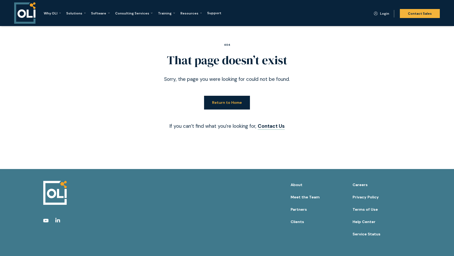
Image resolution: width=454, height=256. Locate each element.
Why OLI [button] (50, 13)
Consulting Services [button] (132, 13)
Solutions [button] (74, 13)
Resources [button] (189, 13)
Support (214, 13)
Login (384, 13)
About (296, 184)
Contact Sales (420, 13)
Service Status (366, 234)
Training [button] (165, 13)
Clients (297, 221)
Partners (299, 209)
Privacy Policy (366, 197)
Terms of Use (365, 209)
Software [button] (98, 13)
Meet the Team (305, 197)
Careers (360, 184)
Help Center (364, 221)
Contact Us (271, 126)
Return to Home (227, 102)
